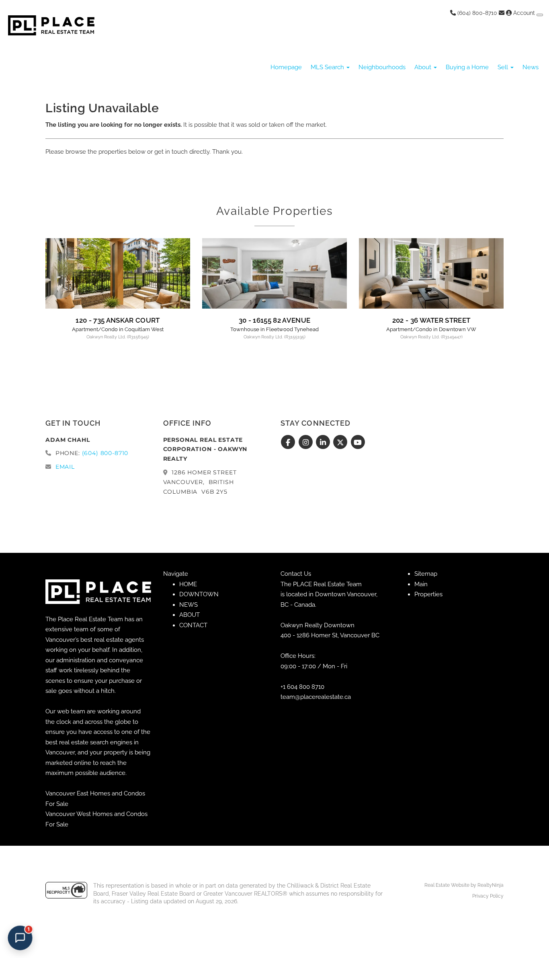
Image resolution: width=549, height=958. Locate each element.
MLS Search (328, 67)
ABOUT (189, 614)
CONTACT (193, 625)
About (423, 67)
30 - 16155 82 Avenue (275, 320)
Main (421, 584)
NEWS (188, 604)
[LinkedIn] (324, 442)
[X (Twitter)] (341, 442)
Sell (504, 67)
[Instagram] (306, 442)
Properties (428, 594)
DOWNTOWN (199, 594)
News (530, 67)
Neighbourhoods (382, 67)
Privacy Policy (488, 896)
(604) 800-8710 (476, 13)
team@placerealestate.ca (316, 696)
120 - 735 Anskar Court (118, 320)
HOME (188, 584)
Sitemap (425, 573)
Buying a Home (467, 67)
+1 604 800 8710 (302, 686)
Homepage (286, 67)
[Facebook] (289, 442)
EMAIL (65, 466)
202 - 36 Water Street (431, 320)
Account (524, 13)
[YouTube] (358, 442)
